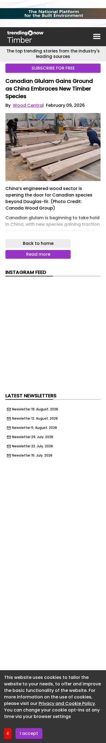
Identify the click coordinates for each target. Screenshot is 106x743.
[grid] (53, 431)
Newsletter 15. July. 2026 (32, 455)
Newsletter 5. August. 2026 (34, 428)
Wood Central (28, 105)
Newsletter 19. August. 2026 (35, 409)
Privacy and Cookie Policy (67, 703)
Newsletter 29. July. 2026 (32, 437)
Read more (38, 254)
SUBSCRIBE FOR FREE (53, 68)
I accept (29, 733)
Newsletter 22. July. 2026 (32, 446)
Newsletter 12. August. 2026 (35, 418)
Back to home (38, 243)
